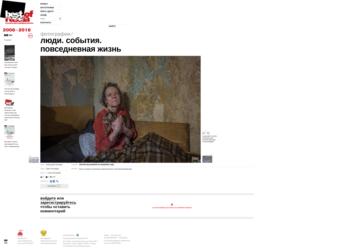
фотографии (47, 8)
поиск (42, 19)
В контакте (8, 40)
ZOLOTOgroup (116, 235)
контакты (45, 23)
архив (43, 15)
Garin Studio (123, 237)
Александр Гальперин (54, 165)
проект (44, 4)
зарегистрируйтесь (58, 202)
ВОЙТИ (112, 26)
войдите (48, 198)
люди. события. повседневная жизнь (80, 44)
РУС (6, 35)
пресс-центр (47, 11)
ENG (10, 35)
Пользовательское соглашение (73, 238)
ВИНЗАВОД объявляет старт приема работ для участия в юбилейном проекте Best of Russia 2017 (12, 114)
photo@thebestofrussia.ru (80, 241)
